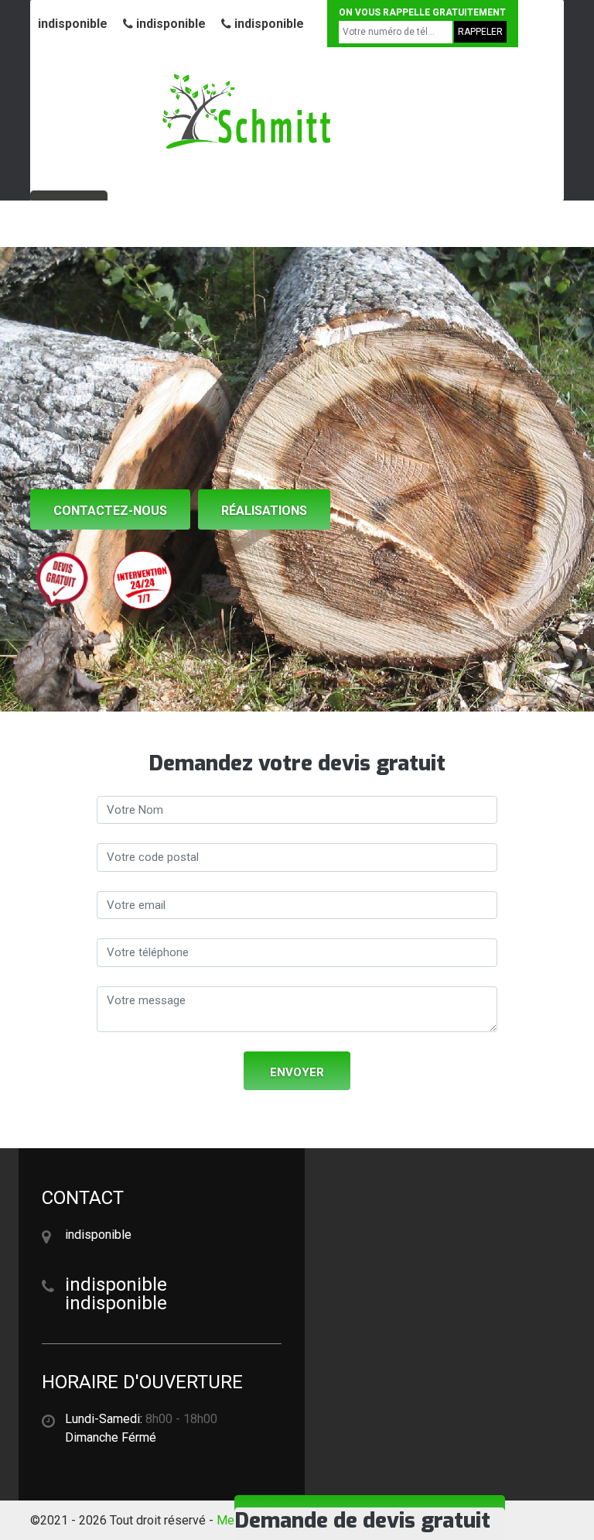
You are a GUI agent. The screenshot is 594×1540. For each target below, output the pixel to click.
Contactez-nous (110, 510)
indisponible (73, 23)
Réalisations (264, 510)
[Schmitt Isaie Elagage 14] (246, 112)
